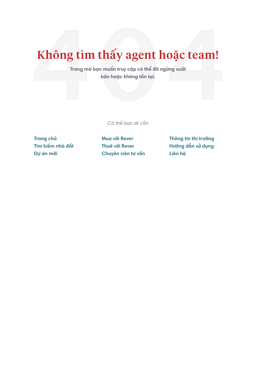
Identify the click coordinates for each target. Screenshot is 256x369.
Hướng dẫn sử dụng (191, 146)
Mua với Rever (117, 139)
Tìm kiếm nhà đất (54, 146)
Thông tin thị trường (191, 139)
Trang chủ (45, 139)
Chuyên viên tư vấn (123, 154)
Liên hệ (177, 154)
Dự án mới (45, 154)
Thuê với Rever (118, 146)
